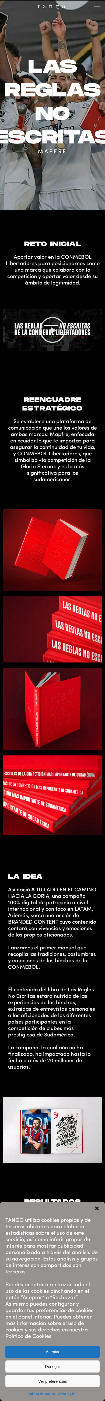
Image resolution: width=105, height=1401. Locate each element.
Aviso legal (66, 1393)
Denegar (52, 1366)
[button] (97, 1208)
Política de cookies (41, 1393)
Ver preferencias (52, 1381)
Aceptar (53, 1351)
